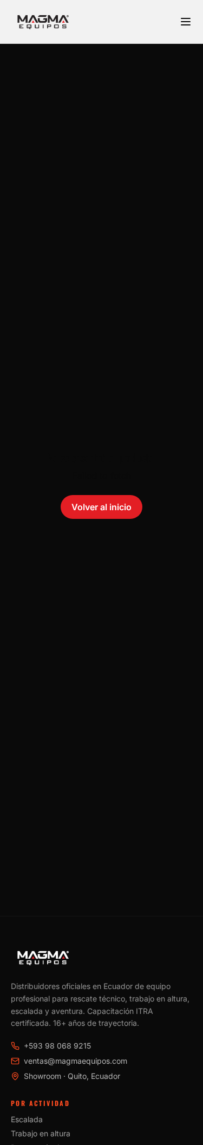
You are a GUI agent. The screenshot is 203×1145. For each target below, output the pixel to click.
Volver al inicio (101, 507)
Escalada (27, 1119)
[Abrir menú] (186, 21)
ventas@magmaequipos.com (75, 1060)
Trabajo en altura (40, 1133)
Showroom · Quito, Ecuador (72, 1076)
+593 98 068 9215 (57, 1045)
